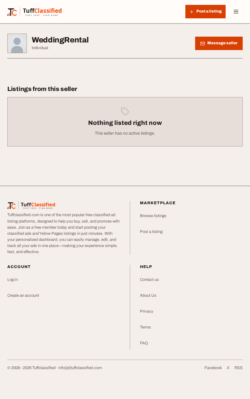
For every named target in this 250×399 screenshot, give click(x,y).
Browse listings (153, 216)
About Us (148, 295)
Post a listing (151, 232)
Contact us (149, 279)
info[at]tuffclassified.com (80, 368)
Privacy (146, 311)
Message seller (222, 43)
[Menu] (236, 11)
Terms (145, 327)
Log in (12, 279)
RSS (238, 368)
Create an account (23, 295)
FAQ (144, 343)
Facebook (213, 368)
